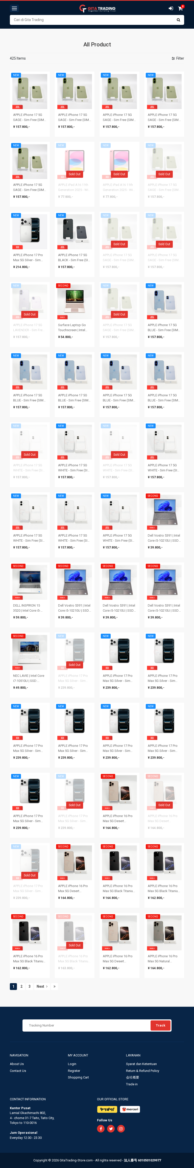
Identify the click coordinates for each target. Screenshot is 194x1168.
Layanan (133, 1055)
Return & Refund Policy (142, 1071)
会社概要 (132, 1077)
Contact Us (18, 1071)
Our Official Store (112, 1099)
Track (160, 1025)
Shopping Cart (78, 1077)
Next (41, 986)
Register (74, 1071)
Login (72, 1064)
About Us (17, 1064)
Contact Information (28, 1099)
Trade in (132, 1084)
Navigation (19, 1055)
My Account (78, 1055)
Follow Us (104, 1120)
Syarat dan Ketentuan (141, 1064)
